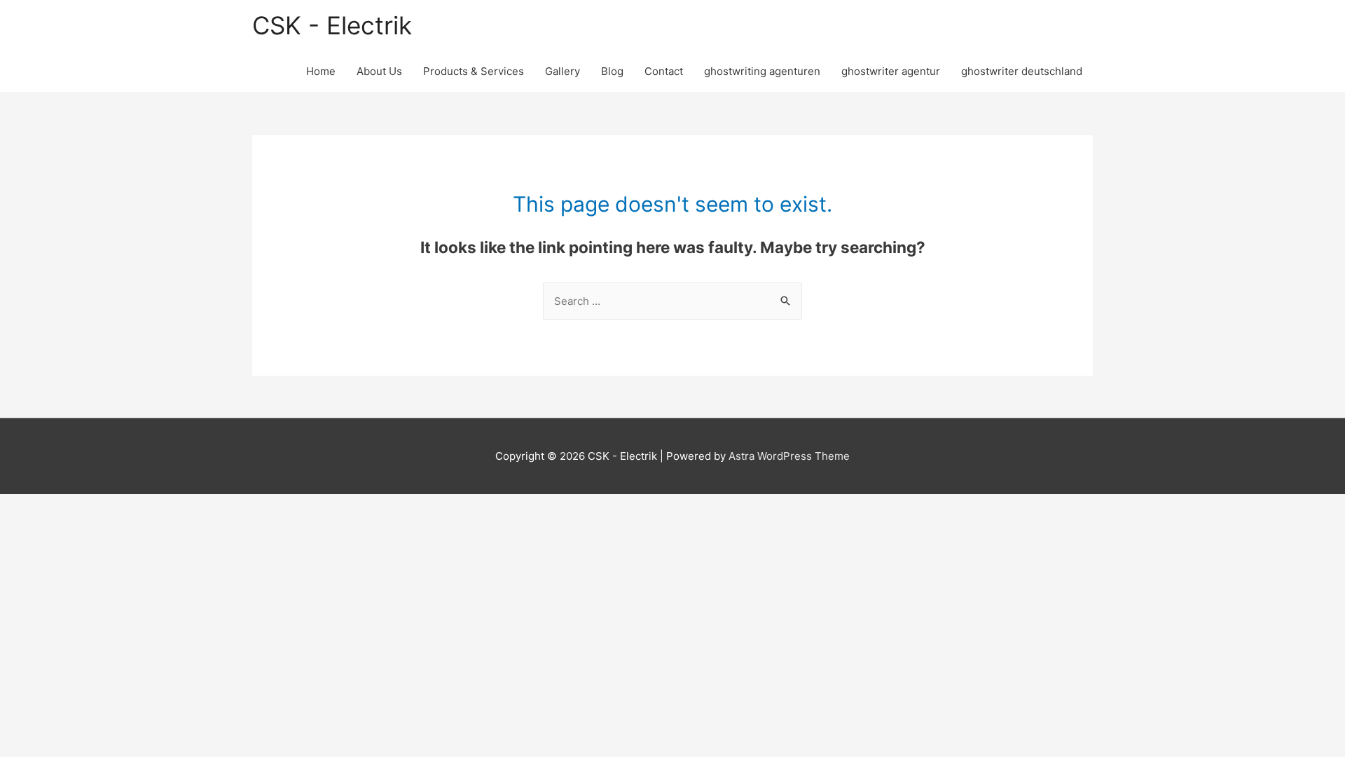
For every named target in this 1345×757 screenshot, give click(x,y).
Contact (663, 71)
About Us (379, 71)
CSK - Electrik (332, 25)
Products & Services (473, 71)
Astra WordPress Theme (789, 456)
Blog (612, 71)
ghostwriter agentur (890, 71)
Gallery (562, 71)
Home (321, 71)
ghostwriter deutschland (1021, 71)
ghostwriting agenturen (762, 71)
